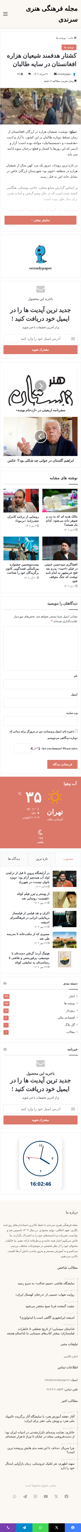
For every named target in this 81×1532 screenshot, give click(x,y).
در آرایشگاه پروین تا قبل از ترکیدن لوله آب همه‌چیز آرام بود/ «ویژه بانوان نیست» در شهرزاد (27, 877)
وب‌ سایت (72, 713)
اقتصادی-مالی (66, 1017)
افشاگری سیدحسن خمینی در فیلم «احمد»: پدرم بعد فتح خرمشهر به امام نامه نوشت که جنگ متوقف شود (61, 573)
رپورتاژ (70, 1010)
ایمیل (74, 694)
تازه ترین (42, 859)
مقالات (70, 1032)
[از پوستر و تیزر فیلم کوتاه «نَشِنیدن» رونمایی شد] (64, 900)
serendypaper (64, 74)
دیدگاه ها (14, 859)
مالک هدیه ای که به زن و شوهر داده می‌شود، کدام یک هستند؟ (62, 520)
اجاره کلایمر (71, 1356)
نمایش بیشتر (41, 220)
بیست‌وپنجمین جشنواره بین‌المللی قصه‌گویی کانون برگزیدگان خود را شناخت (22, 568)
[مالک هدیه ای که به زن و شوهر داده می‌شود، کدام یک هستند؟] (60, 500)
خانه (71, 38)
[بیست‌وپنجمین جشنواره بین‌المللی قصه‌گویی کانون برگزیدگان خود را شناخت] (21, 548)
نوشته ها (61, 38)
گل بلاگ (70, 1024)
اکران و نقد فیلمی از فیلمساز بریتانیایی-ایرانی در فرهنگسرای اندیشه (29, 918)
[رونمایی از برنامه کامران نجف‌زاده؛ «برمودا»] (21, 500)
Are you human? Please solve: (59, 748)
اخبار (72, 996)
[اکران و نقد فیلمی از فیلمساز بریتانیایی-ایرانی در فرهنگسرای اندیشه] (64, 919)
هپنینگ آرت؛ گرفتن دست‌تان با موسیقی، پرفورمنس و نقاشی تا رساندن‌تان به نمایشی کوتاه (29, 958)
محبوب (68, 859)
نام (76, 676)
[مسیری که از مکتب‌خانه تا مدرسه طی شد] (64, 940)
